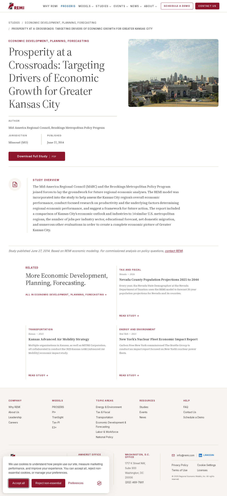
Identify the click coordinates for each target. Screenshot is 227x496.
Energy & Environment (109, 406)
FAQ (185, 406)
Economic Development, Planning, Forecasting (60, 22)
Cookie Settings (206, 465)
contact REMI (173, 251)
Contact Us (207, 6)
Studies (102, 6)
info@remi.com (185, 455)
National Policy (104, 436)
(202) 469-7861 (134, 482)
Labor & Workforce (107, 431)
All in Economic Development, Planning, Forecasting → (66, 295)
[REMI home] (16, 6)
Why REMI (50, 6)
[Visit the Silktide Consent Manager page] (99, 483)
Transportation (104, 417)
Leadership (15, 417)
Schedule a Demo (177, 6)
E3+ (54, 427)
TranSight (57, 417)
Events (119, 6)
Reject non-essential (48, 483)
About (149, 6)
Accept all (18, 483)
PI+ (54, 412)
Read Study (129, 316)
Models (85, 6)
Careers (13, 422)
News (134, 6)
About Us (14, 412)
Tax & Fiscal (103, 412)
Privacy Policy (180, 465)
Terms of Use (179, 470)
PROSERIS (68, 6)
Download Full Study (36, 156)
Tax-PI (56, 422)
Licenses (202, 470)
